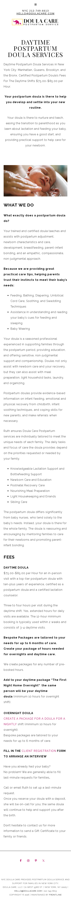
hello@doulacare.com (36, 13)
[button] (35, 4)
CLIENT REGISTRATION (39, 751)
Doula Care (35, 30)
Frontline (55, 895)
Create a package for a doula (30, 718)
